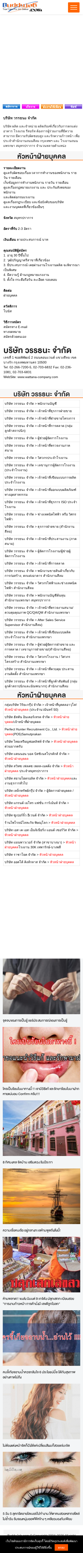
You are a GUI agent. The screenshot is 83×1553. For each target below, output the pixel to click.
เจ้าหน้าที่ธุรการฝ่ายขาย (55, 411)
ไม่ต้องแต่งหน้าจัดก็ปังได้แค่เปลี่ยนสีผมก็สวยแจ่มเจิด (36, 1445)
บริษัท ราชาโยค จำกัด (20, 854)
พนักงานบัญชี (47, 403)
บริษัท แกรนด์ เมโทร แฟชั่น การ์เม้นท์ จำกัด (35, 803)
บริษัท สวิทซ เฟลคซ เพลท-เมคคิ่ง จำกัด (32, 766)
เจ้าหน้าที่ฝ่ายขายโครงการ (56, 418)
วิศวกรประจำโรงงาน (53, 458)
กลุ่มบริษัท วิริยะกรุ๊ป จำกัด (23, 705)
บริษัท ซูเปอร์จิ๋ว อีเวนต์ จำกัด (25, 815)
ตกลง (61, 1547)
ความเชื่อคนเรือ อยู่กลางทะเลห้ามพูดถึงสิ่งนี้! (32, 1230)
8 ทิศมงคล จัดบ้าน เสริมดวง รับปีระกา (28, 1162)
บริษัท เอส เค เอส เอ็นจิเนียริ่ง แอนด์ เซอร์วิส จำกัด (40, 830)
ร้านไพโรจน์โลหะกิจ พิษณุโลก (26, 822)
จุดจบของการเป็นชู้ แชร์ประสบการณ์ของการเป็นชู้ (35, 1020)
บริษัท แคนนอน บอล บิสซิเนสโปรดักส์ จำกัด (36, 754)
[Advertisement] (41, 60)
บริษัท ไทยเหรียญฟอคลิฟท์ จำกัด (27, 741)
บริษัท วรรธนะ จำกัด (41, 394)
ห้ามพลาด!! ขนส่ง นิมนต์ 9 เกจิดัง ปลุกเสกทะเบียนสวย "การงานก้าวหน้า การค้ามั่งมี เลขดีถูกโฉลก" (38, 1301)
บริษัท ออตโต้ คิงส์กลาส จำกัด (25, 862)
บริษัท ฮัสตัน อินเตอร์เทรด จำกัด (27, 717)
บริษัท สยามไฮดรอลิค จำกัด (24, 778)
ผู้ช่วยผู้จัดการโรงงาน (53, 438)
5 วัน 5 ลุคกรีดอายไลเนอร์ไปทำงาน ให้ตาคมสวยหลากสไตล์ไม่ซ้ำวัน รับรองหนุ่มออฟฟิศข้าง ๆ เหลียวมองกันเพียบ (41, 1516)
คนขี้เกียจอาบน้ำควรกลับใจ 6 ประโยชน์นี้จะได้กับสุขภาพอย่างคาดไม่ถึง (39, 1374)
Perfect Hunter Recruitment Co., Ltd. (31, 729)
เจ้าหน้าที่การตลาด (51, 563)
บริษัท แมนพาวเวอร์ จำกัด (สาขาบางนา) (33, 842)
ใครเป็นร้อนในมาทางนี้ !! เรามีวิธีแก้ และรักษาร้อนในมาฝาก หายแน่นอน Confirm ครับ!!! (41, 1091)
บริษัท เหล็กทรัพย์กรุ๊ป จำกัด (24, 790)
